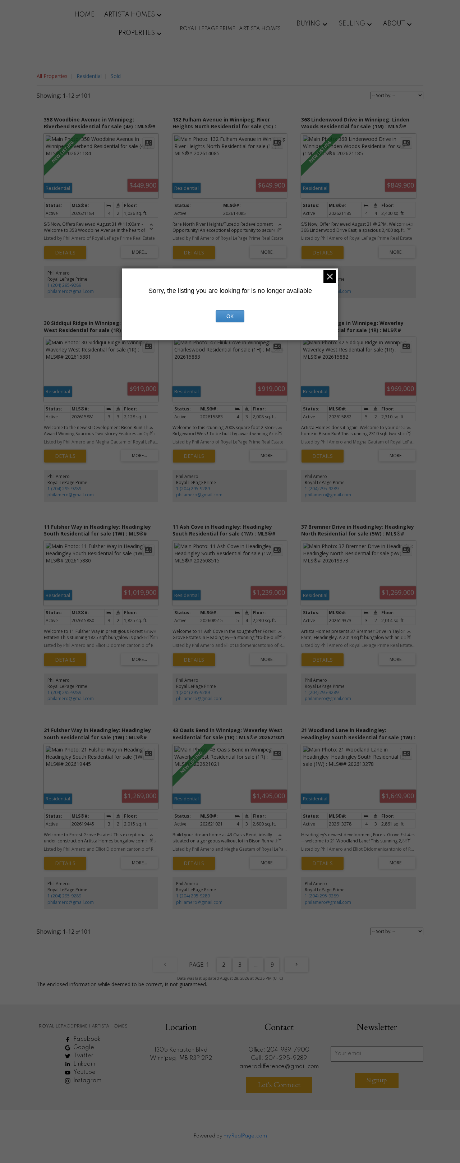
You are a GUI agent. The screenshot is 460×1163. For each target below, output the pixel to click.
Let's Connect (279, 1085)
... (256, 965)
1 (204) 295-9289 (64, 285)
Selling (352, 23)
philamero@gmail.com (70, 291)
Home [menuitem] (84, 15)
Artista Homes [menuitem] (129, 15)
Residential (89, 76)
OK (230, 316)
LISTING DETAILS (65, 252)
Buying (308, 23)
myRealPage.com (245, 1136)
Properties (137, 33)
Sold (116, 76)
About (394, 23)
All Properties (52, 76)
